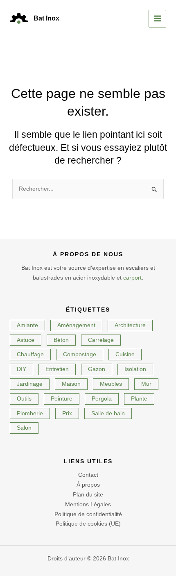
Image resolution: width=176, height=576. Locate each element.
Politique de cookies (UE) (88, 523)
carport (132, 277)
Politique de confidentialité (88, 514)
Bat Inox (46, 18)
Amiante (27, 325)
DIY (21, 369)
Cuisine (125, 354)
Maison (71, 383)
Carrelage (101, 340)
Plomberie (30, 413)
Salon (24, 427)
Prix (67, 413)
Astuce (25, 340)
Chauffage (30, 354)
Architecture (130, 325)
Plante (139, 398)
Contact (88, 474)
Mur (146, 383)
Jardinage (30, 383)
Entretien (57, 369)
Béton (61, 340)
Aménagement (76, 325)
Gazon (96, 369)
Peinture (61, 398)
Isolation (135, 369)
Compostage (79, 354)
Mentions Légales (88, 504)
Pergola (102, 398)
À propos (88, 484)
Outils (24, 398)
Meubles (111, 383)
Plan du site (88, 494)
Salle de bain (108, 413)
